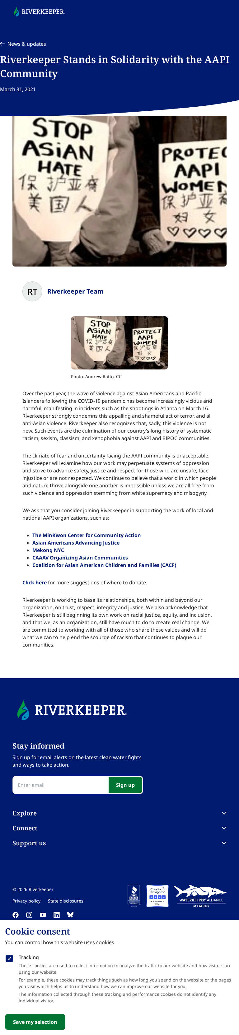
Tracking (29, 957)
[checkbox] (9, 957)
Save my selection (35, 1022)
